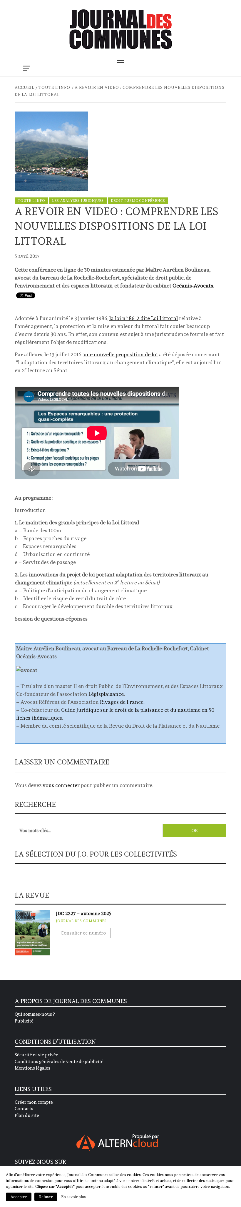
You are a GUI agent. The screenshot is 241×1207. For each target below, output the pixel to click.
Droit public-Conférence (138, 201)
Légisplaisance (106, 694)
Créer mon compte (34, 1102)
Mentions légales (32, 1068)
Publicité (24, 1021)
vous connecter (61, 785)
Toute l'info (31, 201)
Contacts (24, 1108)
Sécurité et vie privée (36, 1055)
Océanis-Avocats (193, 285)
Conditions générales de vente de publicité (59, 1061)
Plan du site (27, 1115)
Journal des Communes (81, 921)
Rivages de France (121, 702)
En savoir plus (73, 1196)
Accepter (19, 1197)
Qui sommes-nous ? (35, 1014)
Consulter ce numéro (83, 933)
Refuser (46, 1197)
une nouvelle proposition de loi (120, 354)
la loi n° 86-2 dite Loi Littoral (143, 318)
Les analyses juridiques (77, 201)
